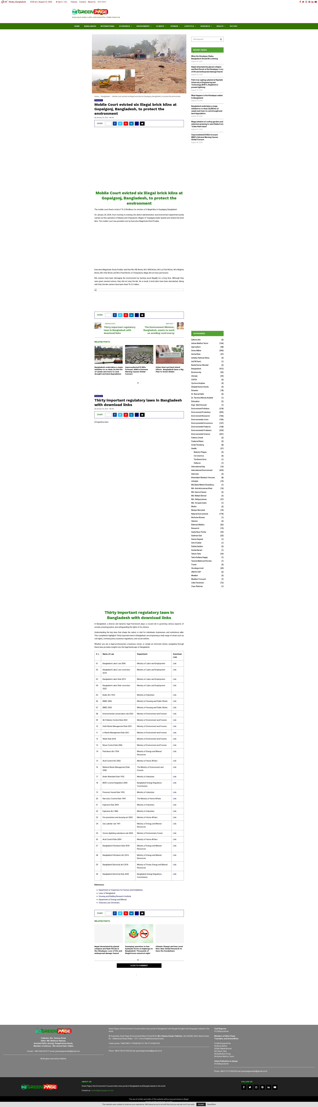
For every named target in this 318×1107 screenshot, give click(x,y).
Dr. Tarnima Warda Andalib (202, 398)
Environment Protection (201, 412)
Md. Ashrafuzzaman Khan (201, 488)
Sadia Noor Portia (198, 532)
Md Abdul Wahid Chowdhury (202, 485)
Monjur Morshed (198, 510)
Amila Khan (195, 354)
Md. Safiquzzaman (199, 499)
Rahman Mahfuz (197, 525)
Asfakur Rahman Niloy (200, 358)
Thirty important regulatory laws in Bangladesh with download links (119, 330)
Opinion (174, 26)
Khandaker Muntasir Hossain (203, 478)
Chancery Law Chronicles (109, 903)
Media (193, 507)
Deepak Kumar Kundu (200, 387)
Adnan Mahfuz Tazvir (199, 343)
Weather (194, 575)
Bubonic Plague (200, 452)
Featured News (197, 441)
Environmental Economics (202, 423)
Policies (74, 2)
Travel (193, 565)
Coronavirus (199, 456)
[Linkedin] (268, 1087)
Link (174, 663)
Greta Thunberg (197, 445)
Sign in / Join (62, 2)
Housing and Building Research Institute (115, 896)
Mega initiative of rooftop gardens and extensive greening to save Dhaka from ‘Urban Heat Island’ (207, 124)
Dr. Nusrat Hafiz (197, 394)
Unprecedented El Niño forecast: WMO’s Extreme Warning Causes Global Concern (204, 137)
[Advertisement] (201, 13)
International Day (198, 467)
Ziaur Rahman (197, 586)
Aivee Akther (196, 351)
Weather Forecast (198, 579)
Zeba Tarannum (197, 583)
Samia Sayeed (197, 539)
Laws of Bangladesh (107, 893)
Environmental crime (199, 420)
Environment (143, 26)
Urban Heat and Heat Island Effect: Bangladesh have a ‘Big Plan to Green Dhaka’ (169, 369)
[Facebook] (243, 1087)
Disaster (194, 390)
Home (77, 26)
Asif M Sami (196, 361)
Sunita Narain (196, 550)
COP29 (194, 380)
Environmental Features (201, 427)
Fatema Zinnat (197, 438)
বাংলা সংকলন (102, 2)
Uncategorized (197, 568)
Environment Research (200, 416)
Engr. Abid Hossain (199, 405)
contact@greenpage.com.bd (102, 1090)
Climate (160, 26)
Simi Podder (196, 543)
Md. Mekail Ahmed (198, 496)
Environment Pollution (200, 409)
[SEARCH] (221, 39)
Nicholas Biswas (198, 517)
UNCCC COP (196, 572)
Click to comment (139, 966)
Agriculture (195, 347)
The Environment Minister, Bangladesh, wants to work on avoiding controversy (158, 330)
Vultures (197, 463)
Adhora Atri (196, 340)
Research (205, 26)
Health (220, 26)
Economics (124, 26)
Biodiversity (196, 372)
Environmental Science (200, 434)
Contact (82, 2)
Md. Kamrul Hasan (198, 492)
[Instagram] (256, 1087)
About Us (92, 2)
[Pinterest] (262, 1087)
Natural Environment (199, 514)
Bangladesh (90, 26)
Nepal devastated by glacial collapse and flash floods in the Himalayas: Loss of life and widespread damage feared (207, 69)
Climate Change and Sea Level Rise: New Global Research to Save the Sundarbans (169, 948)
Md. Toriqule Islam (199, 503)
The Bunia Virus (200, 459)
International (107, 26)
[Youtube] (274, 1087)
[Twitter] (250, 1087)
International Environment (201, 470)
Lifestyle (189, 26)
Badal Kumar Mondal (199, 365)
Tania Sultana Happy (199, 557)
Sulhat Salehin (197, 546)
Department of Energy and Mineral (112, 899)
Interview (195, 474)
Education (195, 401)
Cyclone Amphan (198, 383)
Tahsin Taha (196, 554)
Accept (201, 1104)
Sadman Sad (196, 536)
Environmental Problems (201, 430)
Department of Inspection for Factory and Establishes (121, 890)
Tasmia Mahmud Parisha (201, 561)
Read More (211, 1104)
